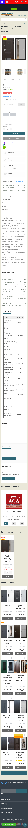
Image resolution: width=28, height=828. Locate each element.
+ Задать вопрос (9, 479)
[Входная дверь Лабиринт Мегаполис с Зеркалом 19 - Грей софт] (7, 546)
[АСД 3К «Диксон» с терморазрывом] (20, 596)
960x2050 (13, 115)
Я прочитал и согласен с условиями (13, 794)
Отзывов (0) (5, 209)
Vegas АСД (7, 605)
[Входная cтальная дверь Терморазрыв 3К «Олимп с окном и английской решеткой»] (7, 666)
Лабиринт (13, 84)
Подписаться (22, 791)
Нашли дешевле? (7, 96)
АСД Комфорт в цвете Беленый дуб (20, 642)
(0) (15, 79)
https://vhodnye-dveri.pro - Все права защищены (14, 818)
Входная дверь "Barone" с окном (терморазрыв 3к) (20, 679)
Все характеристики (20, 180)
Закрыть (14, 9)
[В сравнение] (11, 540)
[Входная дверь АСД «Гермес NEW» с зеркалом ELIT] (20, 743)
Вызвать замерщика (8, 824)
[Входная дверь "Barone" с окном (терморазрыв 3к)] (20, 666)
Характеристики (7, 199)
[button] (11, 2)
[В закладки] (11, 537)
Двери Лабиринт (8, 23)
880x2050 (6, 115)
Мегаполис (15, 23)
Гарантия (11, 165)
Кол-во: (5, 126)
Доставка (11, 152)
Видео (4, 206)
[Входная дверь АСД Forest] (7, 706)
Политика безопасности (13, 793)
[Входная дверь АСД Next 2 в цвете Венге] (7, 743)
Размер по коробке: (8, 112)
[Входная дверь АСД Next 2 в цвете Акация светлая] (20, 706)
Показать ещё (14, 773)
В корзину (14, 133)
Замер (10, 173)
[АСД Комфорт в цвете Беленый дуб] (20, 631)
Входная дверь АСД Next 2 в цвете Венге (7, 754)
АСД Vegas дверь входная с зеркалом (7, 642)
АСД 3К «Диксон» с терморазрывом (20, 606)
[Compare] (24, 79)
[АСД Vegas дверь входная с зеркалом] (7, 631)
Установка (11, 158)
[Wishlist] (19, 79)
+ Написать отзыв (9, 459)
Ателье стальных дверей (14, 511)
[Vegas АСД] (7, 596)
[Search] (25, 19)
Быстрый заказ (14, 139)
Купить (22, 104)
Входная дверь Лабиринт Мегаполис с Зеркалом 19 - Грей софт (7, 558)
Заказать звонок (22, 15)
